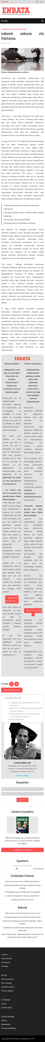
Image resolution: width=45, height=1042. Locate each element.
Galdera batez (6, 1007)
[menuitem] (37, 2)
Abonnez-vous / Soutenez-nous (12, 599)
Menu (6, 21)
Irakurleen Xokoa (7, 987)
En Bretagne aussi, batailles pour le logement (22, 892)
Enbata (16, 1039)
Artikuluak (5, 29)
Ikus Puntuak (16, 29)
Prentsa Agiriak (7, 991)
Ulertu (4, 954)
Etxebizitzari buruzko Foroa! (22, 899)
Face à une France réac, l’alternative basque (22, 881)
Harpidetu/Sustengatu (34, 612)
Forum (3, 1003)
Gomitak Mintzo (7, 979)
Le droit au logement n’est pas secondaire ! (22, 896)
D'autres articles (22, 775)
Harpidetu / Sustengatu (22, 850)
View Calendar (37, 868)
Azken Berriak (6, 958)
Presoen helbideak (8, 1028)
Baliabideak (5, 1024)
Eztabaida (5, 1000)
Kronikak (4, 966)
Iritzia (24, 29)
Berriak (4, 1020)
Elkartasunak (7, 1016)
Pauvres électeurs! (17, 719)
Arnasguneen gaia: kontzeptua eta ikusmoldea (22, 917)
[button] (17, 869)
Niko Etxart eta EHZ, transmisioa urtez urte (22, 913)
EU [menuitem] (37, 2)
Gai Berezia (5, 962)
